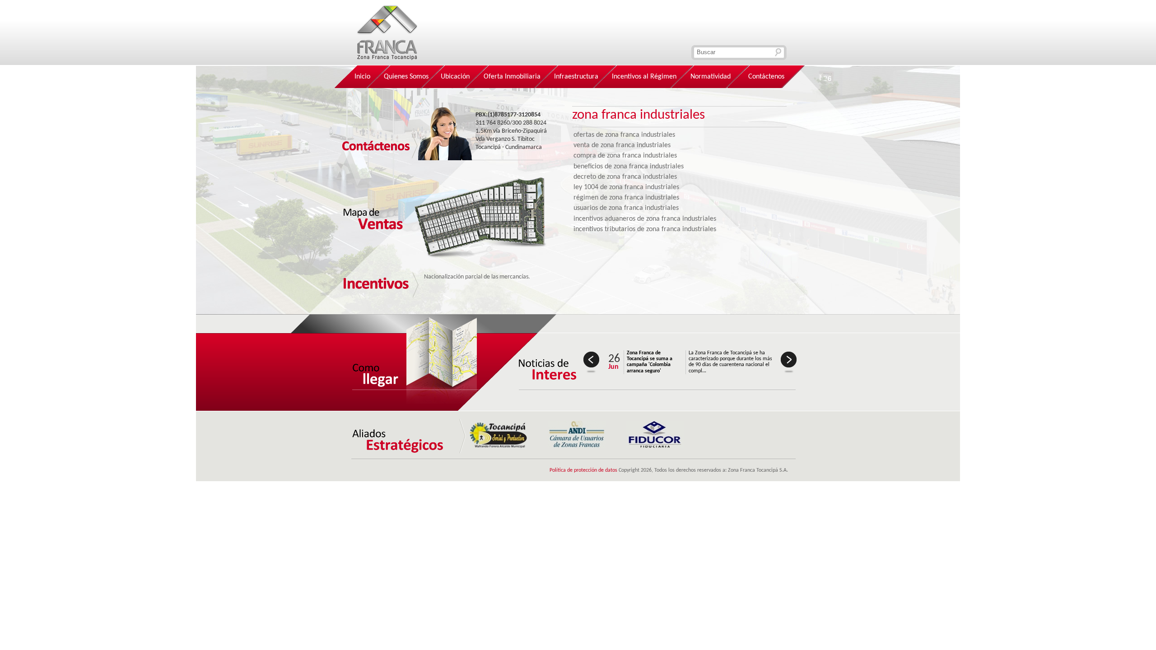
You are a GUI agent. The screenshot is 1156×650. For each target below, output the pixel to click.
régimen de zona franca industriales (626, 197)
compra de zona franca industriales (625, 155)
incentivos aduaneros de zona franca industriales (644, 219)
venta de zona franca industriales (622, 145)
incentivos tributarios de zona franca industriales (644, 229)
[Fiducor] (655, 446)
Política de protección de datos (583, 470)
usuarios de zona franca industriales (626, 208)
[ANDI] (576, 446)
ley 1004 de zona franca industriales (626, 187)
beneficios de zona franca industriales (628, 166)
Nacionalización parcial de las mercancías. (477, 277)
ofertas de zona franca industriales (624, 135)
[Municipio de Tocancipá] (498, 446)
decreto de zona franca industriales (625, 177)
